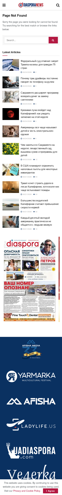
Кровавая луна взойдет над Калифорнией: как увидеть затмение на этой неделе (36, 113)
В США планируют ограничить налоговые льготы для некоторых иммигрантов (39, 169)
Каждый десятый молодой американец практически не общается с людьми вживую (36, 221)
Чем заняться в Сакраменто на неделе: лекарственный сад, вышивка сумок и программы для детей (39, 150)
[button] (31, 279)
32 (36, 211)
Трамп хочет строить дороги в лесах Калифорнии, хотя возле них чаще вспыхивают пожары (40, 186)
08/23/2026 (27, 159)
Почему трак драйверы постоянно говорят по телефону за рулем (39, 79)
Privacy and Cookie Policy (26, 490)
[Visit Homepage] (30, 5)
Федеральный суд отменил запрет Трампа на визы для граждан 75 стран (39, 64)
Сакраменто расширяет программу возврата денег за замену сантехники (40, 96)
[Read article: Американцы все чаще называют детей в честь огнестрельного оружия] (10, 131)
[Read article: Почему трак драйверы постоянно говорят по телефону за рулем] (10, 82)
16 (36, 229)
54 (36, 177)
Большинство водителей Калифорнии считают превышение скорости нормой (40, 204)
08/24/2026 (27, 72)
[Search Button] (58, 5)
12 (36, 159)
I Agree (50, 490)
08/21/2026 (27, 177)
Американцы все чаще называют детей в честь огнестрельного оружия (39, 130)
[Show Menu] (4, 5)
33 (36, 194)
